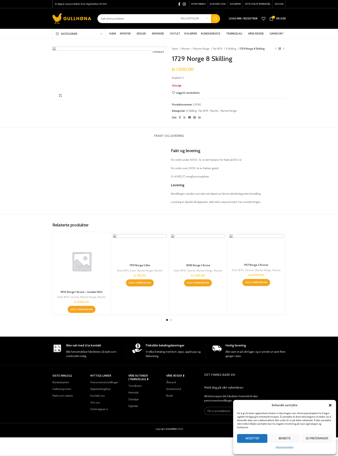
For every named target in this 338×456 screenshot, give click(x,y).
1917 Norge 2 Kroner (256, 265)
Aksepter (252, 438)
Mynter (186, 48)
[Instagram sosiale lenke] (184, 4)
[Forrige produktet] (276, 49)
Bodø (169, 395)
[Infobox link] (89, 350)
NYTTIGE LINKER (100, 375)
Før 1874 (218, 48)
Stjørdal (133, 406)
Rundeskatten (60, 382)
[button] (330, 405)
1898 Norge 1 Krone (198, 265)
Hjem (175, 48)
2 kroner (249, 270)
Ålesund (171, 382)
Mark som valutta (62, 395)
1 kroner (74, 297)
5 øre (133, 270)
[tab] (169, 134)
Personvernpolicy (285, 447)
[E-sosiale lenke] (189, 117)
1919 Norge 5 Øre (139, 265)
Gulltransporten (61, 389)
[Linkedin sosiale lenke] (199, 117)
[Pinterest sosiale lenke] (194, 117)
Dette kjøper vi (99, 409)
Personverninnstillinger (104, 382)
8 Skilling (231, 48)
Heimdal (133, 392)
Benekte (285, 438)
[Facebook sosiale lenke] (179, 4)
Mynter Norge (201, 48)
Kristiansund (173, 389)
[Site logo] (72, 18)
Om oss (95, 402)
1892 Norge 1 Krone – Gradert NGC (81, 292)
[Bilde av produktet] (82, 261)
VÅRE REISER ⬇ (175, 375)
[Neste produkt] (284, 49)
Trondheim (135, 386)
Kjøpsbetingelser (100, 389)
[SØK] (215, 18)
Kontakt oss (97, 395)
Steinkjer (133, 399)
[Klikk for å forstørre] (60, 96)
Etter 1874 (63, 297)
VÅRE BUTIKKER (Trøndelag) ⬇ (138, 377)
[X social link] (184, 117)
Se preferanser (317, 438)
